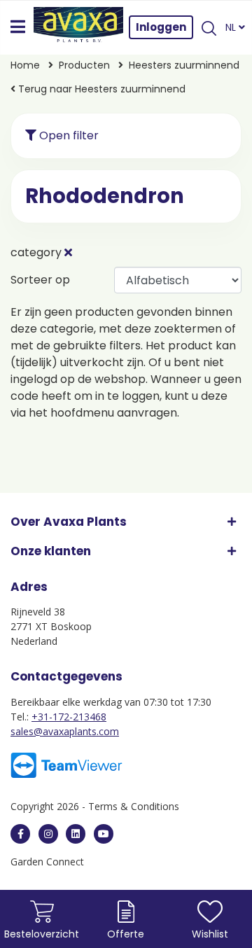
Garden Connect (47, 861)
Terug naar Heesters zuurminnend (100, 89)
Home (25, 65)
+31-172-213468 (68, 716)
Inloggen (161, 27)
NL (232, 27)
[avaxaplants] (20, 834)
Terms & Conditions (133, 806)
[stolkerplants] (103, 834)
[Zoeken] (209, 27)
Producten (84, 65)
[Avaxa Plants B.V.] (78, 27)
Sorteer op (40, 280)
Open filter (67, 135)
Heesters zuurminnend (184, 65)
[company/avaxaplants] (75, 834)
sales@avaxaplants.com (64, 731)
